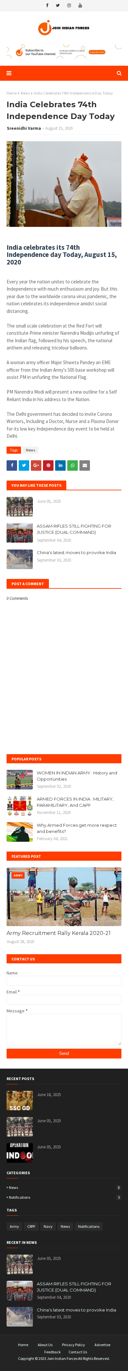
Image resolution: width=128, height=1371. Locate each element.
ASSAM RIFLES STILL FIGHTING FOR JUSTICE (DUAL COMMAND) (74, 529)
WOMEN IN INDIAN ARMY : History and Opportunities (77, 776)
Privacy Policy (73, 1344)
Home (12, 93)
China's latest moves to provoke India (76, 552)
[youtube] (80, 5)
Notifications (64, 1197)
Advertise (102, 1344)
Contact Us (78, 1351)
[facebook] (47, 5)
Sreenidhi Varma (24, 128)
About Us (45, 1344)
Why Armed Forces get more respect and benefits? (77, 828)
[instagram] (69, 5)
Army (14, 1226)
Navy (48, 1226)
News (25, 93)
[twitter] (57, 5)
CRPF (31, 1226)
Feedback (52, 1351)
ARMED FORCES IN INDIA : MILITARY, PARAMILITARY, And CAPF (75, 802)
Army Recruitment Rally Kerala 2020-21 (59, 933)
